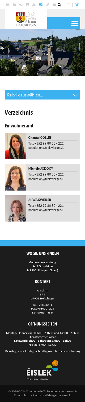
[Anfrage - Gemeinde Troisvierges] (34, 4)
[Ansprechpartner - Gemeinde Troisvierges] (41, 4)
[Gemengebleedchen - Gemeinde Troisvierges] (28, 4)
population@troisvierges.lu (46, 147)
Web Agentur (53, 395)
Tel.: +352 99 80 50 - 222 (46, 143)
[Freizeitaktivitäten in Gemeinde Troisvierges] (15, 4)
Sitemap (37, 395)
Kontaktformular (42, 312)
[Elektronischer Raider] (21, 4)
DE (76, 5)
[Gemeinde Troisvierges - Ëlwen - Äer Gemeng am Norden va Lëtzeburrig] (48, 4)
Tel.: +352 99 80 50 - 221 (46, 205)
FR (69, 5)
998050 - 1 (45, 304)
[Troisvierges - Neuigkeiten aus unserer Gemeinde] (8, 4)
